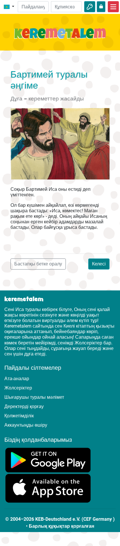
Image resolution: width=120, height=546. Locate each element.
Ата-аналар (16, 378)
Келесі (99, 264)
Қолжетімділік (19, 416)
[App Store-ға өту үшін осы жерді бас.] (48, 488)
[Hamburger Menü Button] (113, 6)
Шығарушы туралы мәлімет (34, 397)
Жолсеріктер (18, 388)
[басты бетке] (60, 37)
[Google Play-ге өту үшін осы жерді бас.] (48, 459)
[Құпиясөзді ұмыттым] (101, 6)
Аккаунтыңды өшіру (25, 425)
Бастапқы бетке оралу (38, 264)
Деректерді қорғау (24, 406)
